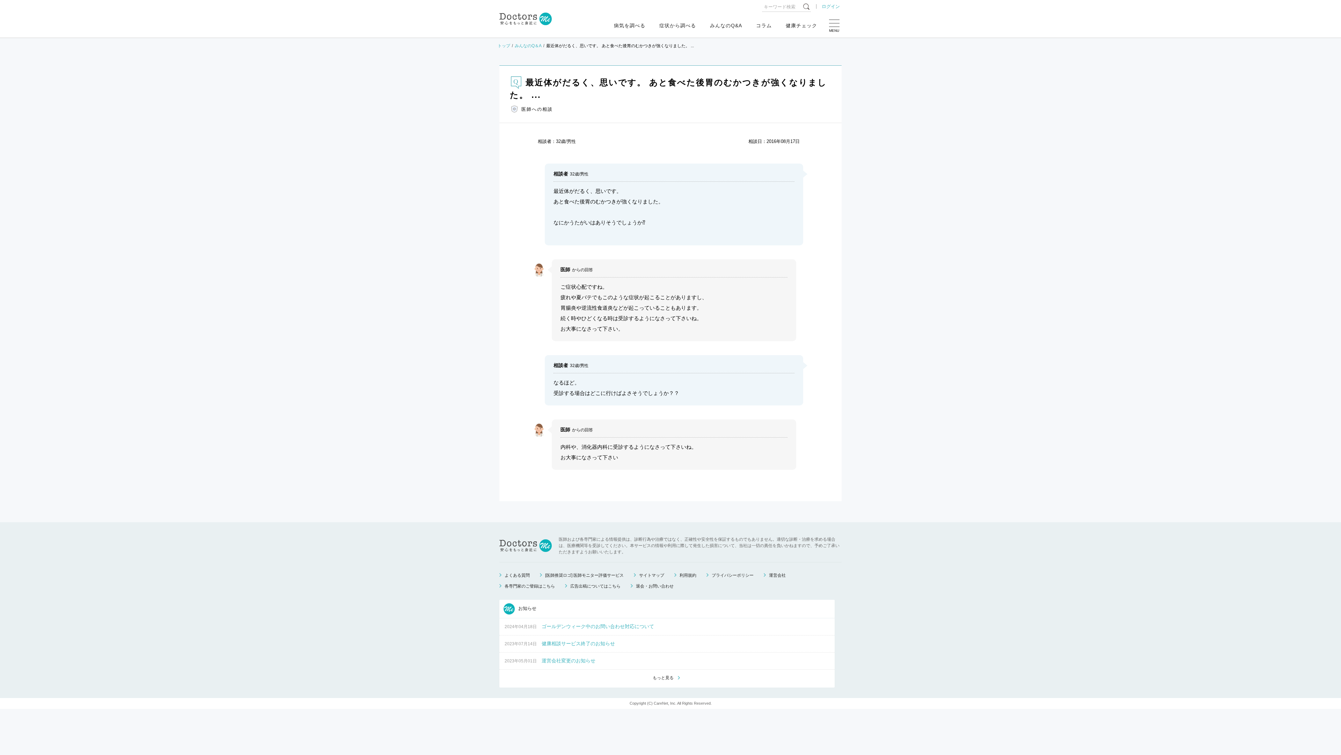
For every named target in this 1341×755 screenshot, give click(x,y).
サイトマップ (651, 575)
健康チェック (801, 25)
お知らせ (526, 608)
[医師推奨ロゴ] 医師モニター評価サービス (584, 575)
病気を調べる (629, 25)
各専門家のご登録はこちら (530, 586)
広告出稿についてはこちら (595, 586)
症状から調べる (677, 25)
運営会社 (777, 575)
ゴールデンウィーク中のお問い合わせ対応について (598, 626)
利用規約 (688, 575)
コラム (764, 25)
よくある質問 (517, 575)
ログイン (831, 6)
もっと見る (663, 677)
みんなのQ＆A (528, 45)
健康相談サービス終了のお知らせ (578, 643)
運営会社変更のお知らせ (568, 660)
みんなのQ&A (726, 25)
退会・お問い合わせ (655, 586)
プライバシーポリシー (733, 575)
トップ (504, 45)
